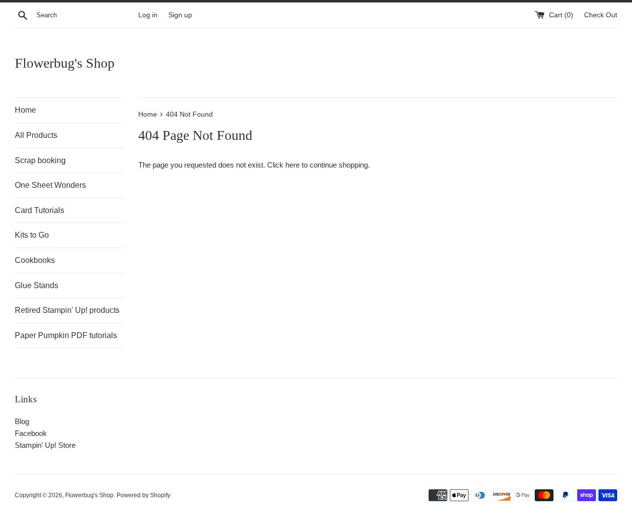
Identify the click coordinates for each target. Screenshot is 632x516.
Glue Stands (36, 285)
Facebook (31, 433)
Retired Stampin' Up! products (67, 310)
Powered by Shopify (143, 495)
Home (25, 110)
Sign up (180, 15)
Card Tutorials (39, 210)
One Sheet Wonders (50, 185)
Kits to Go (32, 235)
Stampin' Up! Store (45, 445)
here (292, 165)
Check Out (600, 15)
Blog (22, 421)
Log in (148, 15)
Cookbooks (35, 260)
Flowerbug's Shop (65, 63)
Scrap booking (40, 160)
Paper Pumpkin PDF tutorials (66, 335)
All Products (36, 135)
